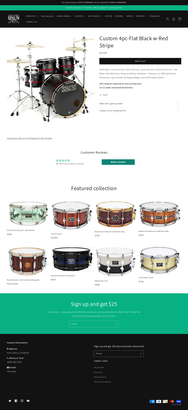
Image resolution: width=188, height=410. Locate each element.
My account (99, 367)
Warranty (98, 372)
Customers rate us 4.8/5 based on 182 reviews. (30, 138)
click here (11, 371)
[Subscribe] (116, 324)
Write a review (118, 162)
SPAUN (179, 404)
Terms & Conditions (102, 382)
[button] (168, 19)
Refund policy (100, 377)
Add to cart (140, 61)
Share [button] (105, 95)
